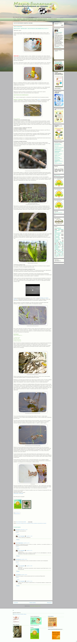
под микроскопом (59, 245)
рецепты (58, 256)
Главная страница (32, 602)
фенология (41, 523)
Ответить (17, 532)
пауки (38, 523)
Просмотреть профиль (58, 47)
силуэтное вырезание (57, 237)
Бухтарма (59, 250)
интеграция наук (58, 241)
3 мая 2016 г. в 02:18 (24, 559)
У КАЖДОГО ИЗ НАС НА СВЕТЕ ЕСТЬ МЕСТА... (58, 149)
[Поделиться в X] (30, 521)
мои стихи (57, 235)
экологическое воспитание (58, 233)
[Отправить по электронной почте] (28, 521)
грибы (61, 255)
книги (55, 256)
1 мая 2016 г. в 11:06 (29, 536)
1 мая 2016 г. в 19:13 (29, 550)
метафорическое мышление (57, 240)
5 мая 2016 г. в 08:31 (24, 574)
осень (57, 243)
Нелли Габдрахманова (19, 542)
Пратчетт (61, 251)
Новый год (57, 252)
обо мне (61, 243)
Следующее (16, 602)
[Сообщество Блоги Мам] (16, 622)
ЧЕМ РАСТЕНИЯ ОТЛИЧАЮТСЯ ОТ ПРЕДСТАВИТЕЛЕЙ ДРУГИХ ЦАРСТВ (59, 160)
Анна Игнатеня (18, 559)
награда (57, 255)
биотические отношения (20, 523)
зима (61, 246)
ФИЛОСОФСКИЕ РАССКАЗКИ (32, 20)
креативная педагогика (59, 230)
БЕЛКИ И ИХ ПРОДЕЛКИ (58, 163)
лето (61, 244)
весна (25, 523)
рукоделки (56, 245)
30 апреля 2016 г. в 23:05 (23, 529)
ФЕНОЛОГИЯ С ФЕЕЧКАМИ (18, 493)
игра (56, 231)
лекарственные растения (59, 253)
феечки (56, 242)
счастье (56, 251)
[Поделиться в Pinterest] (31, 521)
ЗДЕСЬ (39, 99)
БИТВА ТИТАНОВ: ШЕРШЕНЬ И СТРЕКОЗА (58, 158)
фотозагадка (56, 254)
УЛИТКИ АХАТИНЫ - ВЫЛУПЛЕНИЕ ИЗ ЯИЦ (58, 144)
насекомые (35, 523)
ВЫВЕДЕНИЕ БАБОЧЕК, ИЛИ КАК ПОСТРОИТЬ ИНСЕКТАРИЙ (59, 152)
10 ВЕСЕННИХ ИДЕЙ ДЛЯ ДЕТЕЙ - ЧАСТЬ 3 (58, 63)
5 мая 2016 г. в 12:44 (29, 581)
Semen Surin (18, 529)
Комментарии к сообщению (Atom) (35, 605)
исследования (28, 523)
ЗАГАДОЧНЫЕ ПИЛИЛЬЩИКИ (59, 147)
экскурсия (44, 523)
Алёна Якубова (18, 574)
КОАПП (62, 252)
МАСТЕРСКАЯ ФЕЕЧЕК (17, 20)
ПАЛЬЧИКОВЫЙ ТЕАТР (24, 20)
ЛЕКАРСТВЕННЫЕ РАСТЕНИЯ (41, 20)
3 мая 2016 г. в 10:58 (29, 565)
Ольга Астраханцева (21, 536)
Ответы (18, 534)
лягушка (32, 523)
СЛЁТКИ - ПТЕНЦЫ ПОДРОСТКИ (57, 155)
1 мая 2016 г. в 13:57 (26, 542)
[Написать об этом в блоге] (29, 521)
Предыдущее (49, 602)
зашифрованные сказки (59, 249)
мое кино (57, 238)
